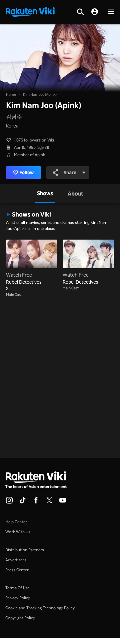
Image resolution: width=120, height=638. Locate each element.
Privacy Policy (17, 597)
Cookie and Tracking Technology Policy (40, 607)
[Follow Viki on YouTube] (63, 502)
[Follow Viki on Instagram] (9, 502)
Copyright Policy (20, 617)
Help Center (16, 521)
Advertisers (15, 559)
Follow (26, 172)
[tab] (45, 193)
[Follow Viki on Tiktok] (23, 502)
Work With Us (17, 531)
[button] (111, 12)
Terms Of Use (17, 587)
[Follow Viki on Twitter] (49, 502)
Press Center (17, 569)
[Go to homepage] (30, 11)
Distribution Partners (24, 549)
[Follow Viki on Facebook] (36, 502)
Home (11, 94)
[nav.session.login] (94, 12)
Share (70, 172)
